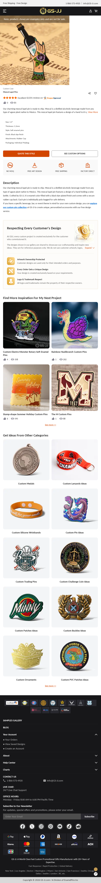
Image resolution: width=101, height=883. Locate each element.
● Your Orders (10, 739)
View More (92, 112)
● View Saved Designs (14, 744)
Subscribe (89, 816)
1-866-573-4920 (15, 780)
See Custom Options (74, 153)
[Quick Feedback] (96, 874)
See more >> (50, 424)
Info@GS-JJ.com (55, 780)
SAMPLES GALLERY (12, 720)
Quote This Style (26, 153)
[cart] (96, 11)
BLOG (6, 727)
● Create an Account (13, 748)
